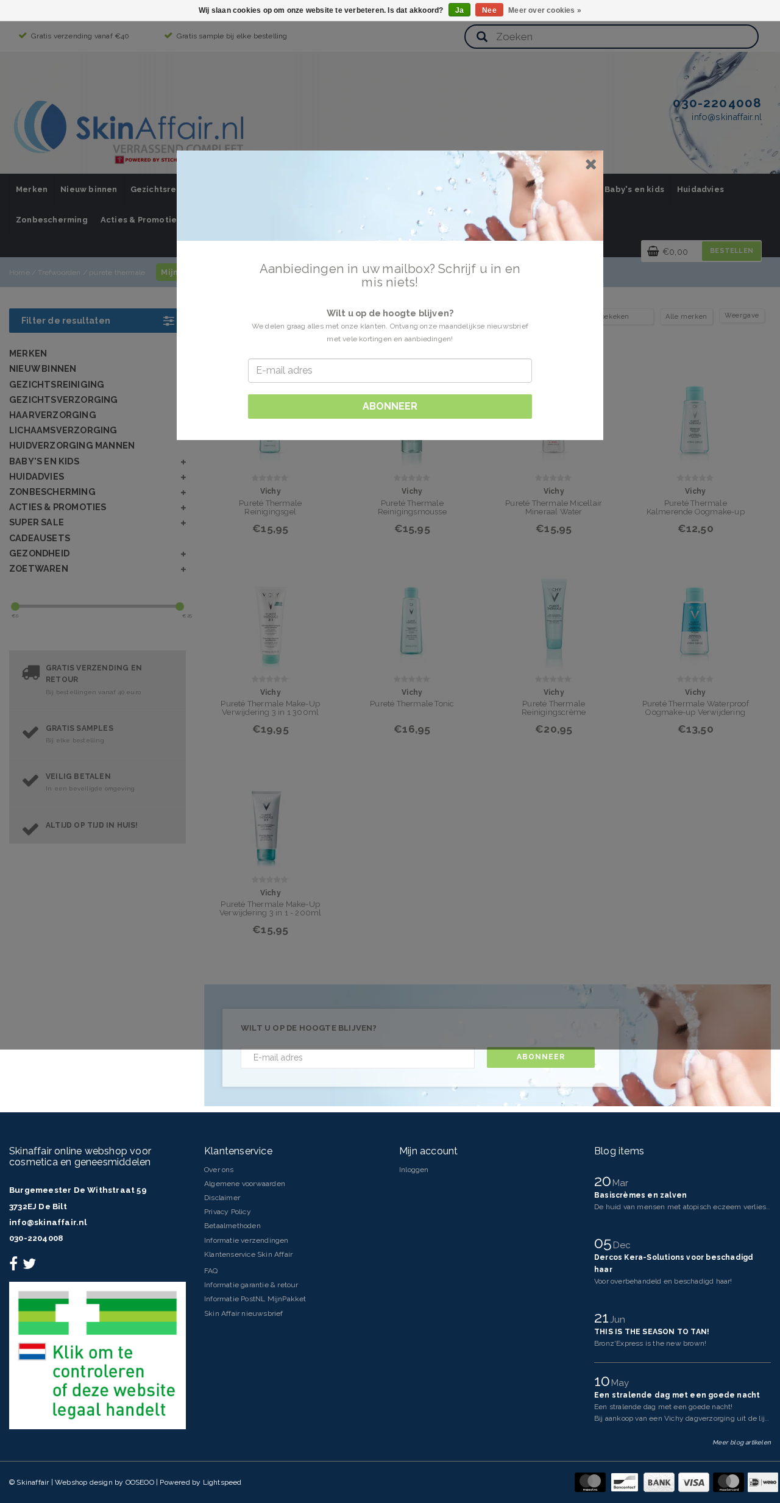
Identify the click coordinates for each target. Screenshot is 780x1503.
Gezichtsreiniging (167, 189)
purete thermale (117, 272)
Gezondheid (39, 553)
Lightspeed (222, 1482)
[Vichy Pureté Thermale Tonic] (412, 616)
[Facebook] (15, 1266)
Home (19, 272)
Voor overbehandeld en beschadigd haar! (663, 1281)
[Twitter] (31, 1266)
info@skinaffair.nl (48, 1222)
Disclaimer (222, 1197)
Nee (489, 10)
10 (604, 1380)
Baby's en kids (634, 189)
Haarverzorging (52, 415)
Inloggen (414, 1169)
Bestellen (731, 251)
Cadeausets (39, 538)
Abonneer (541, 1057)
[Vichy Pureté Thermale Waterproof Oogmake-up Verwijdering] (696, 616)
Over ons (219, 1169)
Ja (459, 10)
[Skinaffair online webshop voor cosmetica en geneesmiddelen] (131, 128)
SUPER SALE (36, 522)
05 (605, 1243)
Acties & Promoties (141, 219)
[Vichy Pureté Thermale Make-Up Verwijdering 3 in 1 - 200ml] (270, 816)
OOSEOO (140, 1482)
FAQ (211, 1271)
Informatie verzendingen (246, 1240)
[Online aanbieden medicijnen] (97, 1355)
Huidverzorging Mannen (72, 445)
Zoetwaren (38, 568)
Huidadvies (700, 189)
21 (603, 1317)
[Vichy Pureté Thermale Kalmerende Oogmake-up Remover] (696, 414)
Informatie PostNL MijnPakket (255, 1299)
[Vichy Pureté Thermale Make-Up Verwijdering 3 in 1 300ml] (270, 616)
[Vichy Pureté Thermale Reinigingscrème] (554, 616)
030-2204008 (36, 1238)
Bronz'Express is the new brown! (650, 1343)
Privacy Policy (227, 1211)
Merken (32, 189)
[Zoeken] (482, 37)
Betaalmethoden (232, 1225)
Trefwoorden (59, 272)
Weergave (742, 315)
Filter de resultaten (65, 320)
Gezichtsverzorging (63, 399)
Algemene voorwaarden (244, 1183)
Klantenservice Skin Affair (248, 1254)
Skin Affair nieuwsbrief (243, 1313)
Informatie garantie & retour (251, 1285)
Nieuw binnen (88, 189)
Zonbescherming (52, 219)
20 (604, 1180)
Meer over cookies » (544, 10)
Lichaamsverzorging (63, 430)
